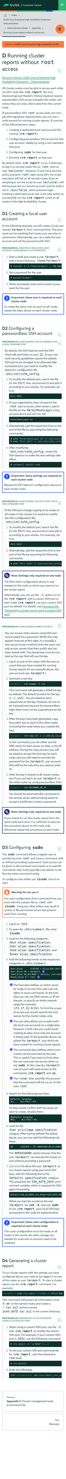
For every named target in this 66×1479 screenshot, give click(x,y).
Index (14, 15)
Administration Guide (17, 28)
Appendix (36, 28)
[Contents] (60, 29)
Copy (57, 278)
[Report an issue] (59, 71)
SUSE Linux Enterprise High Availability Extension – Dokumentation (28, 21)
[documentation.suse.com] (6, 15)
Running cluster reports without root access (24, 32)
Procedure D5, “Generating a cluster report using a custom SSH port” (33, 610)
